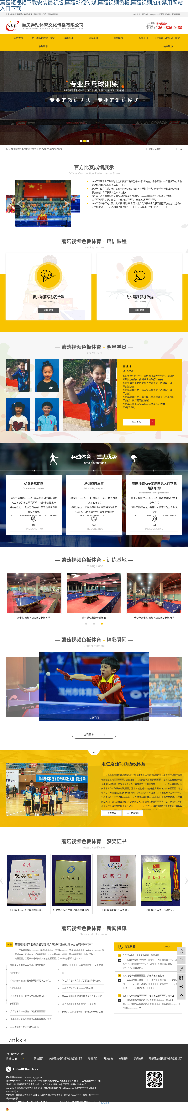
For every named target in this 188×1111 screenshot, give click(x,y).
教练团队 (123, 1058)
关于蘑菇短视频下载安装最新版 (43, 42)
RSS (151, 14)
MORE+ (167, 947)
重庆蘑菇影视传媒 (29, 149)
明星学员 (118, 38)
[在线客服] (181, 960)
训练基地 (93, 38)
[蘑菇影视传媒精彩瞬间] (94, 653)
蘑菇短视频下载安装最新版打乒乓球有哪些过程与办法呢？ (54, 944)
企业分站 (136, 14)
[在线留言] (181, 986)
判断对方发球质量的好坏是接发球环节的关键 (82, 1012)
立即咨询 (48, 310)
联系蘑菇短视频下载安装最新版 (168, 42)
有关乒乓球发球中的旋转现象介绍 (77, 988)
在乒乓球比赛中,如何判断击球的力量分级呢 (82, 996)
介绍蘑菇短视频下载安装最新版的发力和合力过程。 (30, 984)
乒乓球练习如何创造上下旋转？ (28, 1011)
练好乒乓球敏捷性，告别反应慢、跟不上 (148, 996)
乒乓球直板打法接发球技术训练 (24, 1027)
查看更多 (136, 422)
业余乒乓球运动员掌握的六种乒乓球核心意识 (30, 1019)
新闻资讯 (143, 38)
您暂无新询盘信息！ (170, 14)
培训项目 (68, 38)
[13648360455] (181, 969)
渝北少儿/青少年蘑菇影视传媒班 (49, 149)
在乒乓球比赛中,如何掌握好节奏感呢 (79, 1004)
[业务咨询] (181, 951)
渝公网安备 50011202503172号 (23, 1109)
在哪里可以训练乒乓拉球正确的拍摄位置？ (27, 969)
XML (156, 14)
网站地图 (144, 14)
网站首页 (18, 38)
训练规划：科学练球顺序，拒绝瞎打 (82, 969)
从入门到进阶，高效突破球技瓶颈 (143, 976)
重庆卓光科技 (12, 1098)
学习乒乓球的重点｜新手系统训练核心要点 (81, 981)
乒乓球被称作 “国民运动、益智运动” (141, 955)
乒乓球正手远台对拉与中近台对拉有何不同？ (28, 1000)
